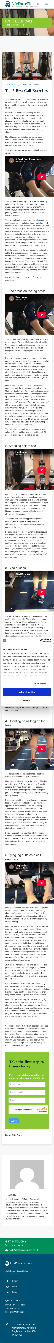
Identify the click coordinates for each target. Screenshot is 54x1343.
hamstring (22, 913)
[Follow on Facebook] (7, 1281)
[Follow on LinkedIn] (7, 1292)
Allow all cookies (27, 692)
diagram (27, 225)
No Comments (35, 84)
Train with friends (12, 1308)
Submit (14, 1120)
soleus (38, 220)
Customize (25, 700)
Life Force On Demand (14, 1311)
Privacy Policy (11, 1273)
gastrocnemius (11, 222)
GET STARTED (26, 11)
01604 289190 (41, 13)
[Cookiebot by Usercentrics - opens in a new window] (39, 640)
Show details (40, 684)
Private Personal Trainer (15, 1304)
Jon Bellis (23, 84)
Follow (15, 1280)
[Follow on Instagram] (7, 1287)
